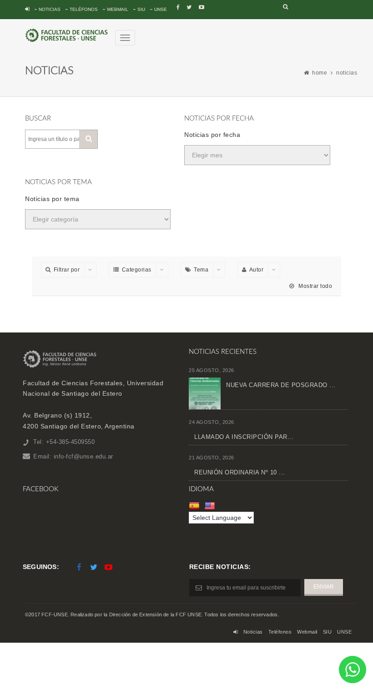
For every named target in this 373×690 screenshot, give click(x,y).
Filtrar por (67, 270)
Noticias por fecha (212, 134)
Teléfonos (84, 9)
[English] (210, 506)
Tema (201, 270)
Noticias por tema (52, 198)
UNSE (160, 9)
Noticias (49, 9)
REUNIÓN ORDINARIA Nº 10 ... (239, 472)
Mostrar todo (314, 286)
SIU (141, 9)
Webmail (117, 9)
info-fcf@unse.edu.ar (83, 456)
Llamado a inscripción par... (243, 436)
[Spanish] (195, 506)
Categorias (136, 270)
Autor (256, 270)
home (319, 73)
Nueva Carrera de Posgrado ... (281, 385)
